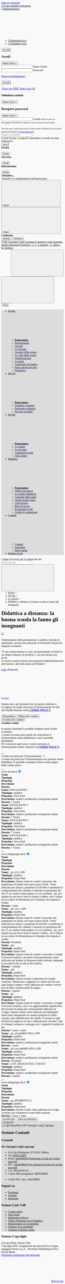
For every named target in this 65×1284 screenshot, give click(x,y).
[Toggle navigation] (27, 289)
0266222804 (19, 1155)
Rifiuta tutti (28, 716)
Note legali (14, 1214)
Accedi (6, 49)
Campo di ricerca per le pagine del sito (21, 559)
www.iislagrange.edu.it (13, 854)
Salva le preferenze (27, 1119)
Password (38, 70)
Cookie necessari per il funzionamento (21, 756)
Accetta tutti (13, 719)
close (5, 305)
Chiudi (6, 153)
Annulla (6, 238)
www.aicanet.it (9, 771)
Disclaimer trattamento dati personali (20, 1255)
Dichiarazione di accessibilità (23, 1223)
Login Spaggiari (26, 131)
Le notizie (13, 598)
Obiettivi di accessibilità (20, 1226)
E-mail (36, 119)
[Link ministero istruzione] (16, 5)
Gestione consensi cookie (21, 1229)
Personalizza (9, 716)
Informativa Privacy (18, 1217)
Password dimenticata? (13, 76)
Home (11, 592)
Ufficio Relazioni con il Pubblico (25, 1220)
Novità (11, 595)
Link (3, 669)
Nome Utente (40, 66)
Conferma (17, 238)
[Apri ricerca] (37, 263)
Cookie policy (15, 1211)
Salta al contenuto (10, 2)
